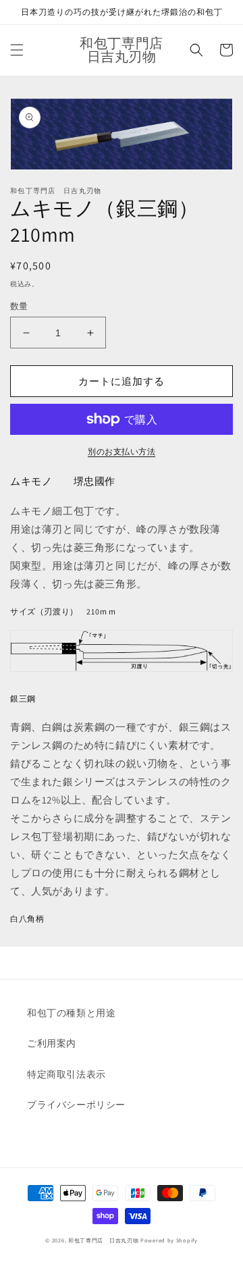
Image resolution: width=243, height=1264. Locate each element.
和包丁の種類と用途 (71, 1013)
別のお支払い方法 (121, 451)
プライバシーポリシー (76, 1105)
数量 (19, 306)
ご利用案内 (51, 1043)
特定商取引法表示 (66, 1074)
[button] (17, 50)
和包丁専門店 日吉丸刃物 (103, 1240)
